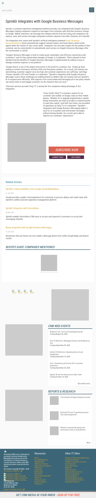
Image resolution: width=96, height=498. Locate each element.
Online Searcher (70, 470)
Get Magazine (41, 460)
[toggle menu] (91, 10)
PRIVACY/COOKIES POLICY (13, 490)
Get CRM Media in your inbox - (48, 495)
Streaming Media (71, 476)
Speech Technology (72, 474)
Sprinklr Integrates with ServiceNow (22, 208)
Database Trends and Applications (77, 458)
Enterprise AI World (72, 460)
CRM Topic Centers (41, 464)
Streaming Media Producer (74, 480)
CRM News (38, 468)
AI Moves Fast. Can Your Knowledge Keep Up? (66, 332)
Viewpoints (38, 470)
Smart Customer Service (73, 472)
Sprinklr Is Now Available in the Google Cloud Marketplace (32, 188)
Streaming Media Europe (73, 478)
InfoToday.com (70, 464)
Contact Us (38, 484)
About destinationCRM (42, 476)
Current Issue (57, 157)
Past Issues (75, 157)
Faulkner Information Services (75, 462)
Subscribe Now (66, 150)
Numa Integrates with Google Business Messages (29, 227)
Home (36, 458)
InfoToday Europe (71, 466)
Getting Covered (40, 480)
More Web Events (84, 383)
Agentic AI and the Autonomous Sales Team (66, 374)
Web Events (38, 472)
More (88, 443)
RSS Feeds (38, 474)
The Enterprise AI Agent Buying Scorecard (75, 397)
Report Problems (40, 482)
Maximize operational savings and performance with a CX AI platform (73, 428)
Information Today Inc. (12, 471)
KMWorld (68, 468)
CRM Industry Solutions (42, 466)
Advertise (37, 478)
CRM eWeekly (39, 462)
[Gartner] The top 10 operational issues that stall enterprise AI (74, 413)
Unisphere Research (72, 482)
